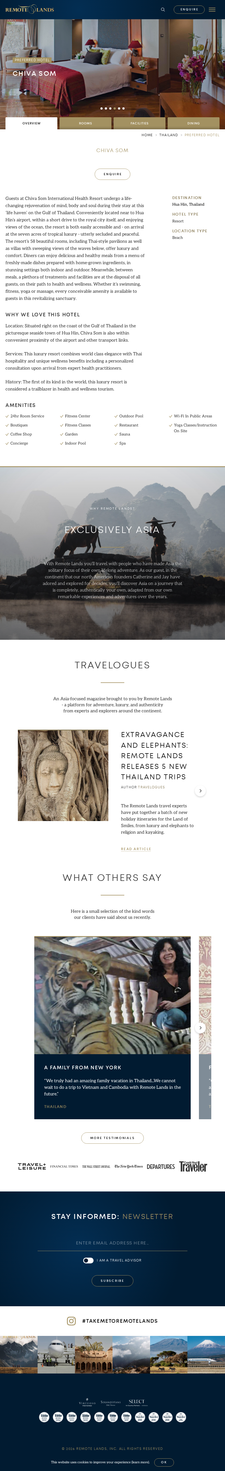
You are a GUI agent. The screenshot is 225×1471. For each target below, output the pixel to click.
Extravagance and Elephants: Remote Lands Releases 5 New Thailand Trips (155, 755)
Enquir (189, 9)
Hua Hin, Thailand (188, 204)
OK (164, 1462)
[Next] (200, 790)
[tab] (31, 123)
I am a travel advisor (119, 1260)
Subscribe (112, 1281)
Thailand (55, 1106)
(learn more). (140, 1462)
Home (147, 135)
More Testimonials (112, 1138)
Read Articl (136, 849)
